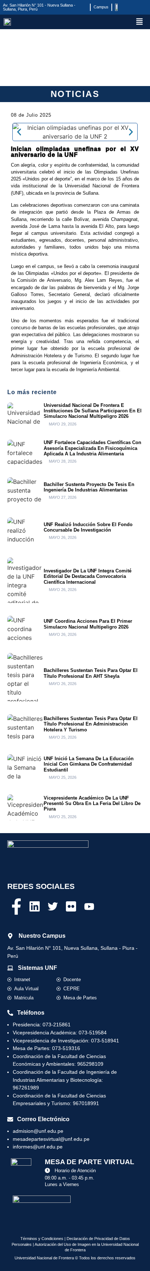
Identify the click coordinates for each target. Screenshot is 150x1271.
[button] (139, 22)
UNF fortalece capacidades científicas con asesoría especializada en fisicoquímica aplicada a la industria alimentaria (92, 448)
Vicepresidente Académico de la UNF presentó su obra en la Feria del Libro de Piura (92, 803)
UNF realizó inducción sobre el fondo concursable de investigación (88, 527)
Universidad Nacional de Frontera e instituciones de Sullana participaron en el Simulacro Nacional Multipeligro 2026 (93, 411)
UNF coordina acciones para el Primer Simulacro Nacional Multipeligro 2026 (88, 623)
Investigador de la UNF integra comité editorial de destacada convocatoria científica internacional (87, 576)
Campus (101, 7)
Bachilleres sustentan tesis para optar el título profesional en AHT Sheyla (91, 673)
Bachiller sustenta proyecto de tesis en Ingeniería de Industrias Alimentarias (89, 487)
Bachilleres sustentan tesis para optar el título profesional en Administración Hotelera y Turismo (91, 724)
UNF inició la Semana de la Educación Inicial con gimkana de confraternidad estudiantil (89, 764)
